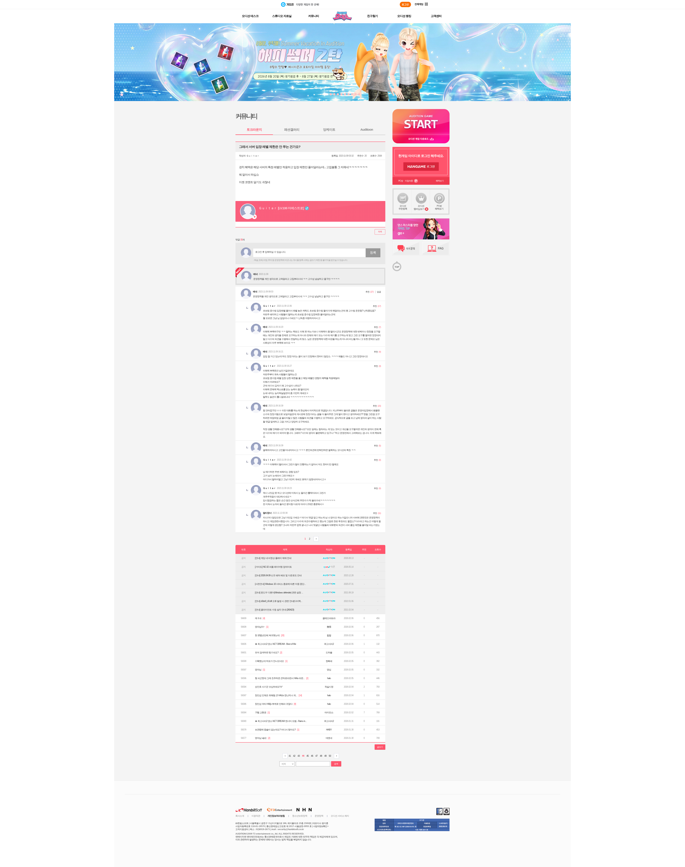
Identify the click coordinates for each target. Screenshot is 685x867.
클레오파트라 (329, 618)
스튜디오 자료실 (281, 15)
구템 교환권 (262, 712)
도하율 (329, 652)
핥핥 (329, 635)
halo (329, 678)
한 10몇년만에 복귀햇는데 (269, 635)
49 (325, 756)
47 (316, 756)
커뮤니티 (313, 15)
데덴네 (329, 738)
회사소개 (239, 816)
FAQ (436, 248)
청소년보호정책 (299, 816)
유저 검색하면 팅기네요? (268, 652)
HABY (329, 729)
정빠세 (329, 661)
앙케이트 (329, 129)
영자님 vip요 (262, 738)
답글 (379, 292)
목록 (380, 231)
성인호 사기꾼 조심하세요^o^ (268, 686)
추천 (367, 292)
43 (299, 756)
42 (294, 756)
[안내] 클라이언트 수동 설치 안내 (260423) (274, 609)
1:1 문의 (406, 248)
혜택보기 (440, 181)
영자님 (260, 669)
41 (290, 756)
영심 (329, 669)
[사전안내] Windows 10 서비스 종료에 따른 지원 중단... (280, 584)
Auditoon (366, 129)
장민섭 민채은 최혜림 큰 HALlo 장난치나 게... (278, 695)
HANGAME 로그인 (421, 166)
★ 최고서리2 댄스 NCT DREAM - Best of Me (275, 644)
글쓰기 (380, 747)
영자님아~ (261, 626)
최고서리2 (329, 644)
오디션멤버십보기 (419, 207)
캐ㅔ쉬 (260, 618)
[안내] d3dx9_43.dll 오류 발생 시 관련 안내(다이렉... (278, 601)
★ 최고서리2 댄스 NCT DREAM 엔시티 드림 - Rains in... (281, 721)
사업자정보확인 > (320, 826)
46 (312, 756)
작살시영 (329, 686)
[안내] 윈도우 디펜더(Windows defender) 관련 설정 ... (279, 592)
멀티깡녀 (267, 513)
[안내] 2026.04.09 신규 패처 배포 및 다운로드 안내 (278, 575)
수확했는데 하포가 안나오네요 (271, 661)
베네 (255, 291)
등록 (373, 252)
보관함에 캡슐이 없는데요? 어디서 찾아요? (277, 729)
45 (307, 756)
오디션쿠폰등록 (403, 207)
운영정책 (319, 816)
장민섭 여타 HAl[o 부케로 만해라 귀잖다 (275, 704)
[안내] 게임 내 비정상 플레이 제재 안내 (273, 558)
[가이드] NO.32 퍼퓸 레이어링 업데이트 (273, 567)
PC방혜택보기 (439, 207)
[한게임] (266, 4)
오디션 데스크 (250, 15)
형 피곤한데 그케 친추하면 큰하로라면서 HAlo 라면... (281, 678)
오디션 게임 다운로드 (421, 138)
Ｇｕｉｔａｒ (252, 155)
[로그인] (405, 4)
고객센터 (436, 15)
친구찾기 (372, 15)
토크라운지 (254, 129)
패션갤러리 (291, 129)
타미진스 (329, 712)
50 (330, 756)
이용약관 (256, 816)
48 (321, 756)
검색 (336, 764)
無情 (329, 626)
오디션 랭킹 (404, 15)
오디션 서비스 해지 (340, 816)
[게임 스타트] (421, 121)
